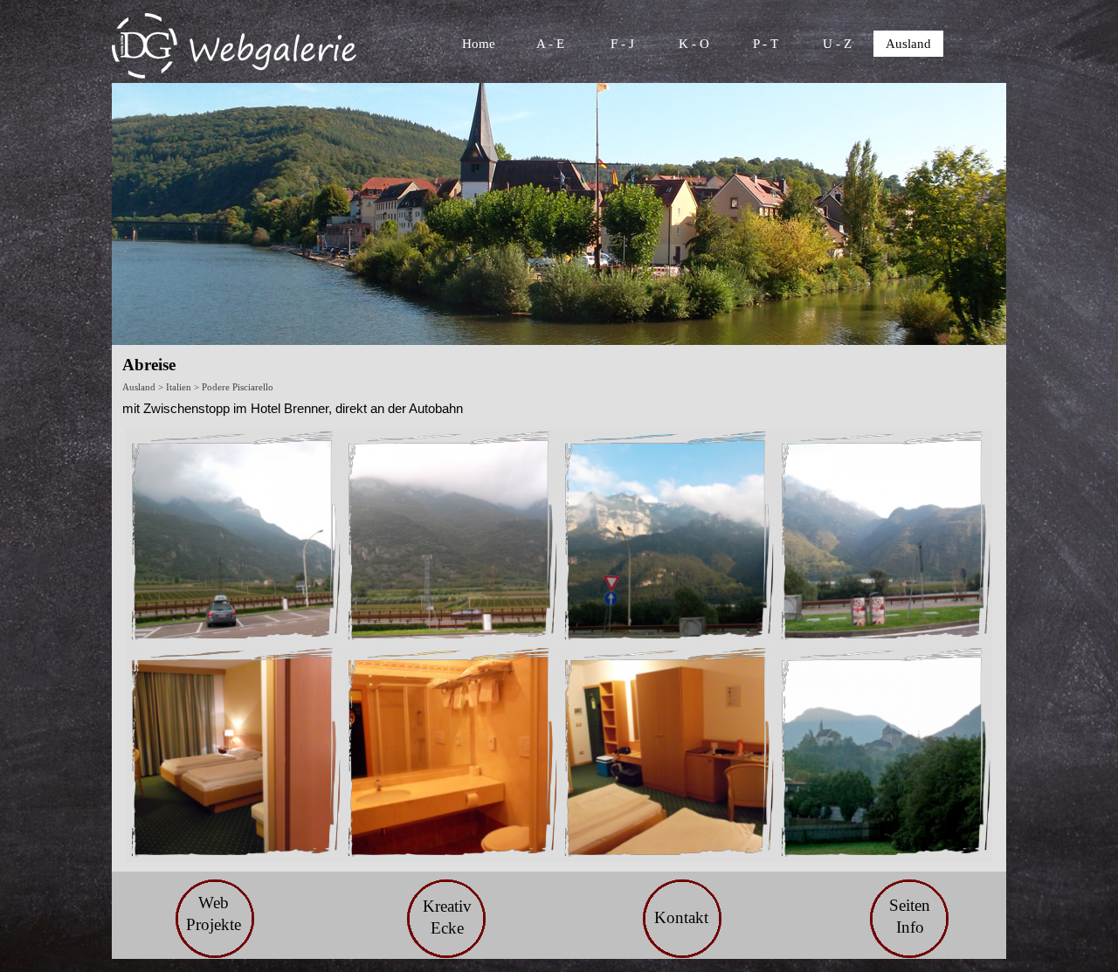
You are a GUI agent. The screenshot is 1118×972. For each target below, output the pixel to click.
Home (478, 44)
